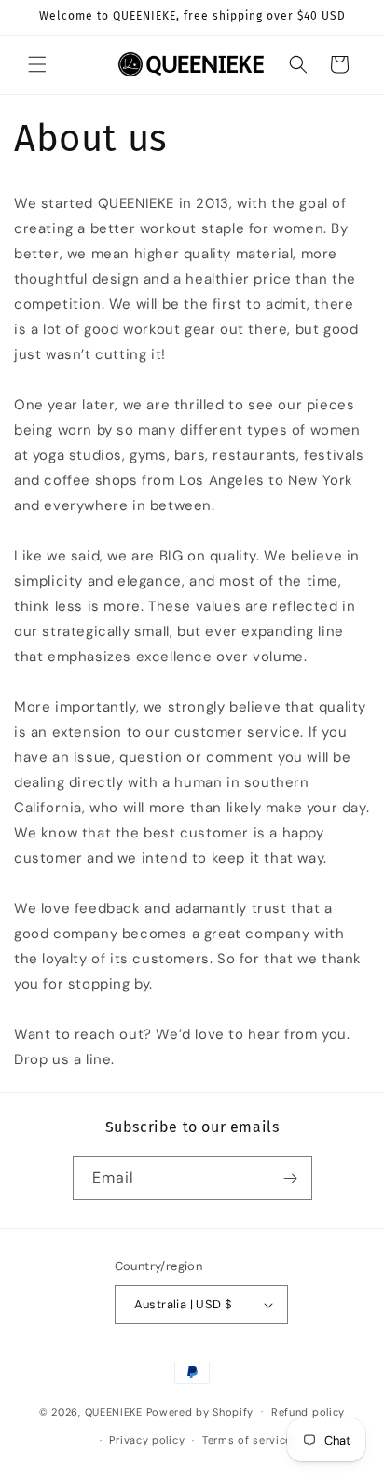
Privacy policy (147, 1439)
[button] (37, 64)
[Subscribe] (290, 1178)
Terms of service (247, 1439)
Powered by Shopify (200, 1411)
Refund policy (308, 1411)
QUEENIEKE (114, 1411)
